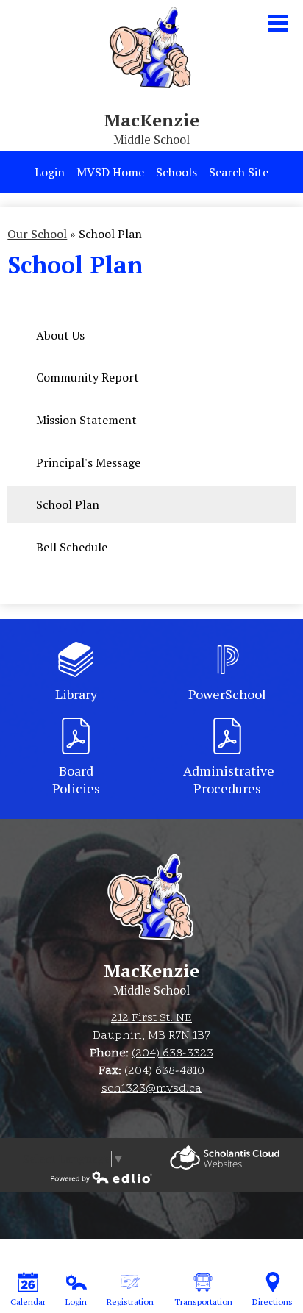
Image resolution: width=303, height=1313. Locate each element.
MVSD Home (110, 172)
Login (50, 172)
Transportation (203, 1301)
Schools (176, 172)
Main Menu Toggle (278, 23)
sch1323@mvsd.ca (151, 1089)
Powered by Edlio (225, 1157)
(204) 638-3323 (172, 1053)
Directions (272, 1301)
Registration (130, 1301)
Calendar (28, 1301)
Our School (37, 234)
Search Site (238, 172)
